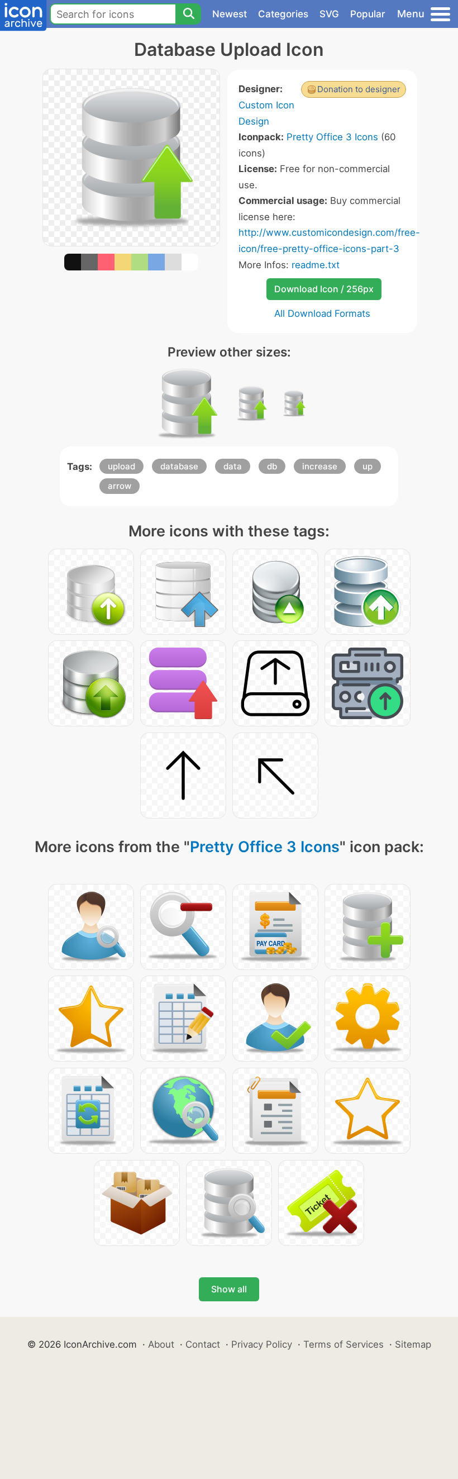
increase (319, 466)
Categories (283, 14)
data (232, 466)
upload (121, 466)
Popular (367, 14)
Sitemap (413, 1344)
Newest (229, 14)
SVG (329, 14)
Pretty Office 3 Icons (332, 136)
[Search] (188, 14)
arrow (119, 486)
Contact (202, 1344)
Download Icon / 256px (324, 288)
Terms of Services (343, 1344)
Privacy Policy (261, 1344)
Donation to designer (358, 89)
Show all (229, 1289)
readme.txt (316, 264)
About (161, 1344)
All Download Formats (322, 313)
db (272, 466)
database (179, 466)
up (367, 466)
